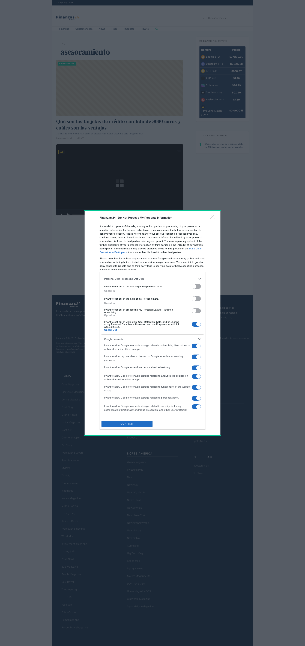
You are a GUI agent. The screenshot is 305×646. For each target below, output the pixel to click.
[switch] (196, 286)
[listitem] (152, 279)
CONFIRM (127, 424)
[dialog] (152, 323)
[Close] (213, 218)
